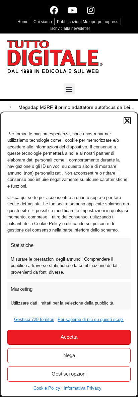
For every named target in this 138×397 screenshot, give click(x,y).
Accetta (69, 337)
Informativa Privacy (82, 388)
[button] (127, 120)
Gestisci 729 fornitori (34, 319)
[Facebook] (54, 10)
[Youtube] (72, 10)
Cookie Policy (46, 388)
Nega (69, 355)
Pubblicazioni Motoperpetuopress (87, 21)
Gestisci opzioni (69, 374)
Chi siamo (42, 21)
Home (22, 21)
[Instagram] (90, 10)
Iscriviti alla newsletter (70, 28)
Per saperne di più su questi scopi (91, 319)
